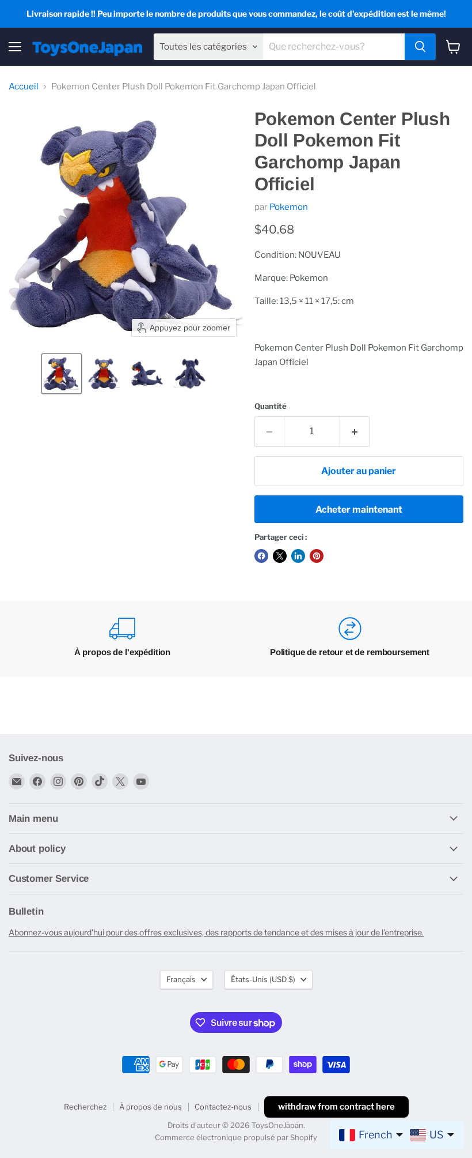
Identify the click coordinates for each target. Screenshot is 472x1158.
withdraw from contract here (336, 1106)
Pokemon (288, 207)
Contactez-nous (223, 1106)
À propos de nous (150, 1106)
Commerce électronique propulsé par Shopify (236, 1137)
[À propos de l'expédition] (122, 638)
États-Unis (263, 979)
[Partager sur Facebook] (261, 556)
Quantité (270, 406)
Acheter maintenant (358, 509)
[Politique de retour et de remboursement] (350, 638)
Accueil (24, 87)
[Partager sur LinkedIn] (298, 556)
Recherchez (85, 1106)
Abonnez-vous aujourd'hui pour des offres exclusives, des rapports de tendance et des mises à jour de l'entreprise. (216, 932)
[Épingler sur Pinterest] (316, 556)
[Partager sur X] (280, 556)
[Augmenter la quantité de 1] (355, 431)
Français (181, 979)
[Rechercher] (420, 46)
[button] (61, 373)
